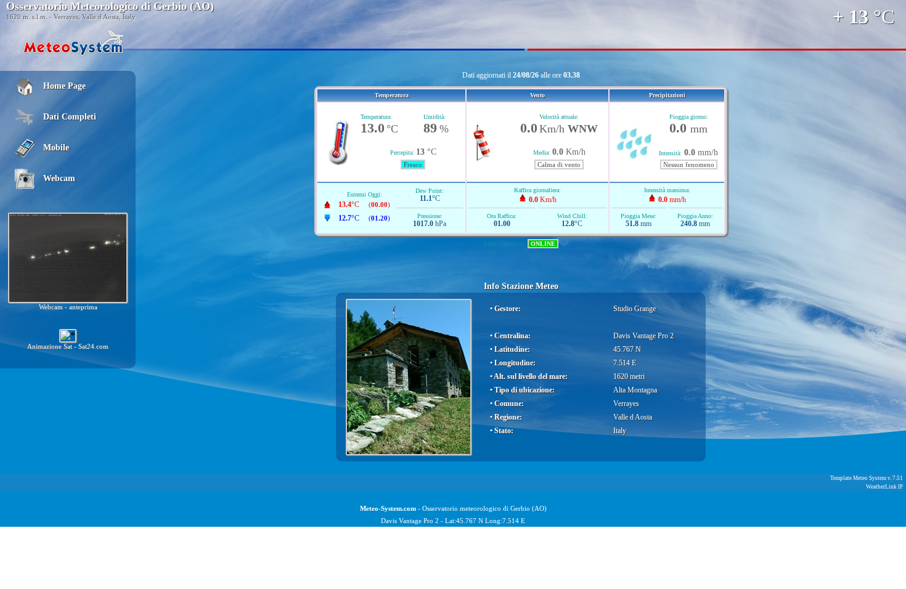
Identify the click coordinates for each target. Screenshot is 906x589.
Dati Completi (69, 116)
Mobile (56, 147)
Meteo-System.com (388, 508)
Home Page (64, 86)
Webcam (59, 178)
